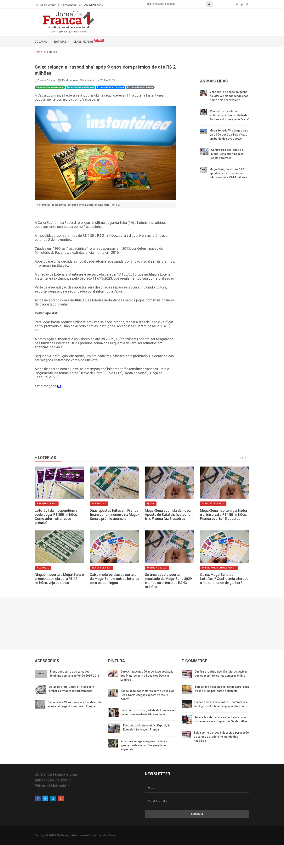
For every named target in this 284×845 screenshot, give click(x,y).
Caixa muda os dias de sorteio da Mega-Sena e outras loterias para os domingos (114, 579)
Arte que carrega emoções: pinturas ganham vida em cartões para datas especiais (144, 745)
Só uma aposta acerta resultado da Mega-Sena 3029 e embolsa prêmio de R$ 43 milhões (168, 581)
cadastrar (197, 813)
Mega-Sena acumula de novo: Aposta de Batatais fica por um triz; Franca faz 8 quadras (169, 514)
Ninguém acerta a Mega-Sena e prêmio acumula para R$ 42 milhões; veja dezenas (59, 579)
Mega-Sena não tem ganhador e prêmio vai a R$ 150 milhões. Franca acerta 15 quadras (223, 514)
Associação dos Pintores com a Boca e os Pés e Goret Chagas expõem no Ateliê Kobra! (147, 695)
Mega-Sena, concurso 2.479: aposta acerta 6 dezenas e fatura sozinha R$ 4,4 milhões (228, 173)
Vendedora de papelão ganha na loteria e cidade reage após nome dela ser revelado (229, 96)
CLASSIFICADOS (83, 41)
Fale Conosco (69, 4)
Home (38, 51)
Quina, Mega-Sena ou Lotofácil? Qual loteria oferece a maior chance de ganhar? (224, 579)
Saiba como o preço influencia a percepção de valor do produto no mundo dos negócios (221, 736)
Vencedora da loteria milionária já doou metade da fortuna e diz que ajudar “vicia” (229, 115)
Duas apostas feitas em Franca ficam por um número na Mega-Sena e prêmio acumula (114, 514)
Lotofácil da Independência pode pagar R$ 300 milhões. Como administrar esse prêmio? (56, 516)
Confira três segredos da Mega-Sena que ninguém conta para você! (227, 153)
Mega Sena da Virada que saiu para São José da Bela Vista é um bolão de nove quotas (229, 134)
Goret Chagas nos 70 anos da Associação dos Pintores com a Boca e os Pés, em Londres (146, 675)
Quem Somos (48, 4)
